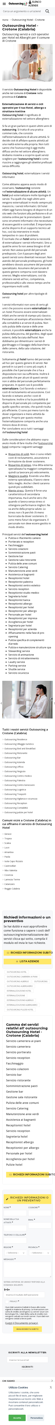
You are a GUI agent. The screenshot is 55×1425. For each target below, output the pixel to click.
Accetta (17, 1418)
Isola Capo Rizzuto (13, 861)
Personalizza (37, 1418)
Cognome (34, 1207)
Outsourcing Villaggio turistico (19, 744)
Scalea (7, 843)
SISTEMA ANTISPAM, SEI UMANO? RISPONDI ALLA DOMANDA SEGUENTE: (24, 1283)
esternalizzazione (16, 995)
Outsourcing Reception (15, 803)
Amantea (8, 852)
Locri (6, 847)
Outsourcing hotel (16, 972)
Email (31, 1219)
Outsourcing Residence (15, 739)
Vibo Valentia (10, 870)
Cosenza (8, 874)
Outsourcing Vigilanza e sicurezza (20, 798)
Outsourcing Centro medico (18, 775)
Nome (7, 1207)
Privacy (14, 1301)
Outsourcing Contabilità (16, 807)
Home (5, 19)
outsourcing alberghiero (20, 986)
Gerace (7, 833)
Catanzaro (9, 884)
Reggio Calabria (12, 888)
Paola (7, 856)
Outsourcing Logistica (15, 789)
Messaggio (10, 1259)
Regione (8, 1247)
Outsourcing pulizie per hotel (18, 812)
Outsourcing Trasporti (15, 794)
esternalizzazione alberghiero (22, 1005)
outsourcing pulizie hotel (20, 1009)
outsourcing (41, 981)
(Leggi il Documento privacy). (21, 1323)
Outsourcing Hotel (22, 19)
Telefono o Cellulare (15, 1234)
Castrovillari (10, 865)
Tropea (8, 838)
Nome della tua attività (11, 1221)
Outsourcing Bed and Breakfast (20, 748)
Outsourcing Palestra (14, 780)
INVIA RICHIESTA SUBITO (27, 1329)
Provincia (34, 1247)
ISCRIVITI (27, 1367)
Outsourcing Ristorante (15, 753)
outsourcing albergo (18, 981)
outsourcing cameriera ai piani (22, 976)
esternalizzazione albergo (20, 1000)
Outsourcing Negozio (15, 771)
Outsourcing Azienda (14, 762)
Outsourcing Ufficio (14, 766)
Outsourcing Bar (12, 757)
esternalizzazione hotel (19, 991)
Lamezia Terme (12, 879)
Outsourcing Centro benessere (19, 785)
